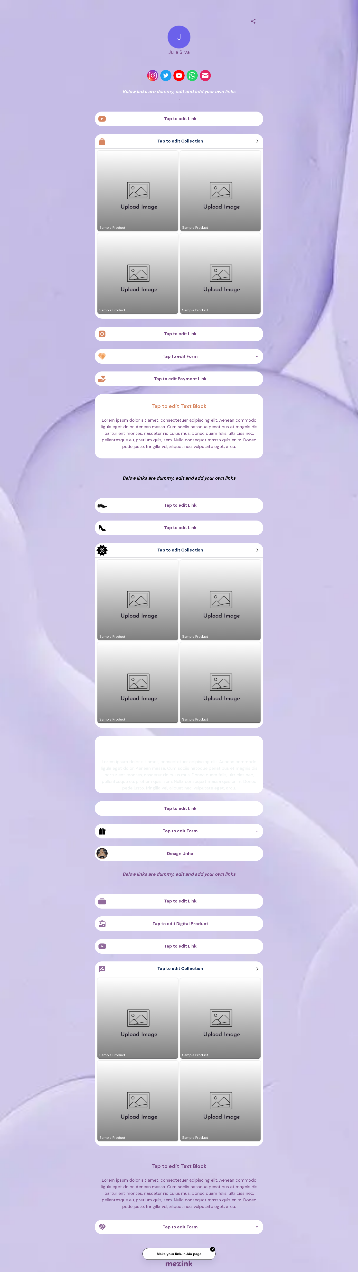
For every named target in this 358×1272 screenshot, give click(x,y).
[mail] (205, 75)
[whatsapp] (192, 75)
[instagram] (152, 75)
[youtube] (179, 75)
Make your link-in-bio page (179, 1253)
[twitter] (165, 75)
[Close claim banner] (212, 1249)
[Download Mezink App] (179, 1263)
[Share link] (253, 20)
